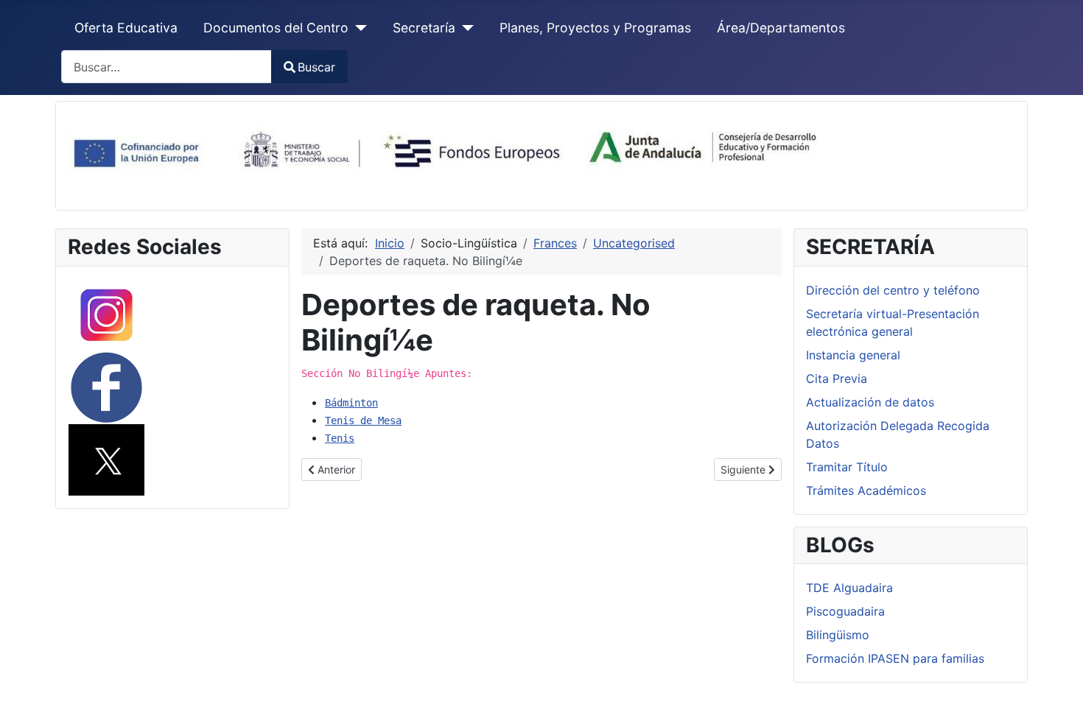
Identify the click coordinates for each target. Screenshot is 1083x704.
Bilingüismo (837, 634)
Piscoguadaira (845, 611)
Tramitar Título (847, 467)
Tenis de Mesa (363, 420)
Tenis (339, 438)
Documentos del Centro (275, 27)
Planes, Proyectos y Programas (595, 27)
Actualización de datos (870, 402)
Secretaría (424, 27)
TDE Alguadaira (849, 587)
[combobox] (166, 66)
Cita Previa (836, 378)
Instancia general (853, 355)
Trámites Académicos (866, 490)
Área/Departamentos (781, 27)
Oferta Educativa (126, 27)
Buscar (316, 67)
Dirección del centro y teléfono (893, 290)
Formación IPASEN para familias (895, 658)
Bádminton (351, 403)
